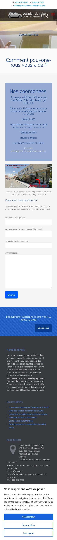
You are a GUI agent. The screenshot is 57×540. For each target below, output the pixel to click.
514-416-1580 (37, 2)
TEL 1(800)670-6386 (15, 480)
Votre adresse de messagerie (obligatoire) (23, 229)
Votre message (11, 253)
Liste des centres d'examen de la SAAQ (26, 411)
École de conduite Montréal (21, 421)
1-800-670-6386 (21, 2)
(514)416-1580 (28, 119)
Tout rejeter (28, 533)
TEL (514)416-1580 (15, 471)
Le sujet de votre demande (16, 241)
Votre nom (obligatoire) (15, 217)
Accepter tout (28, 517)
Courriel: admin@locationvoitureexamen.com (28, 150)
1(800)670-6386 (28, 132)
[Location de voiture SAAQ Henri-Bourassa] (28, 14)
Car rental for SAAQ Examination (23, 417)
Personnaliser (28, 525)
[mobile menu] (52, 14)
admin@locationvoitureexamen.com (29, 5)
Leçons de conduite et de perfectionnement (28, 414)
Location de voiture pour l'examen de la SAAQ (29, 407)
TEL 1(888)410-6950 (36, 318)
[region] (28, 512)
